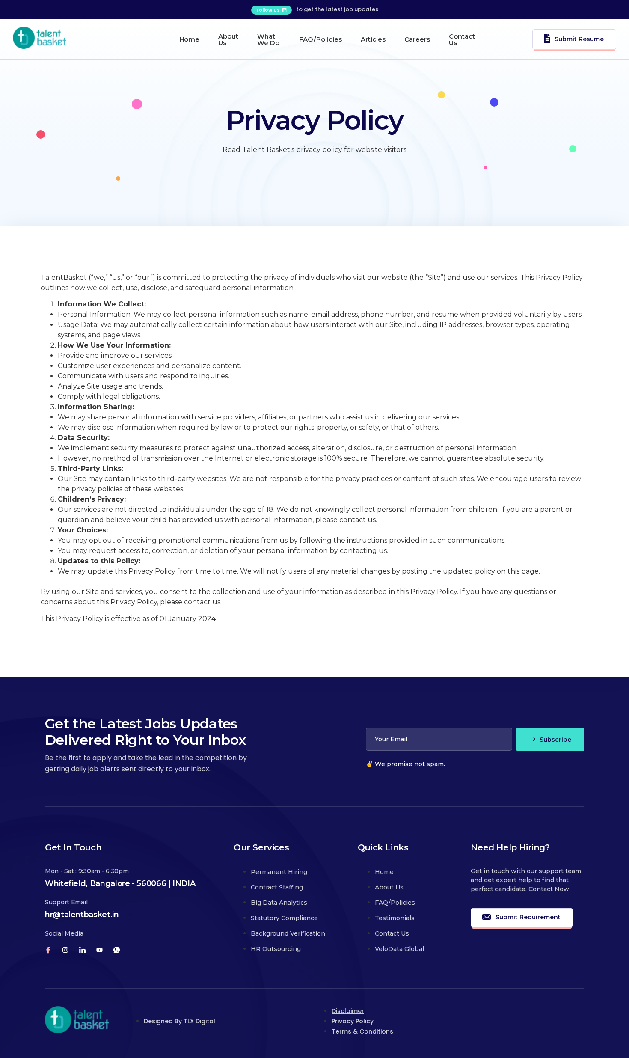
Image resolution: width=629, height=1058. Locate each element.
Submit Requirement (528, 917)
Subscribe (555, 739)
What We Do (268, 39)
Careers (417, 39)
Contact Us (462, 39)
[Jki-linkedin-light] (82, 950)
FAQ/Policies (320, 39)
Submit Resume (579, 38)
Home (189, 39)
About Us (228, 39)
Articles (373, 39)
